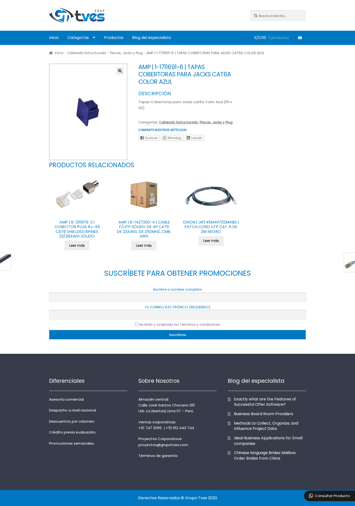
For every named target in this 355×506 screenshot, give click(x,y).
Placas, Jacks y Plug (126, 53)
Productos (113, 37)
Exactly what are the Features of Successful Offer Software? (265, 401)
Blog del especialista (151, 37)
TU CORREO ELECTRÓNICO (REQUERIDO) (178, 307)
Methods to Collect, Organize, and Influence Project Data (266, 426)
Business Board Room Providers (263, 414)
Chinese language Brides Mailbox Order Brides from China (265, 455)
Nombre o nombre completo (177, 289)
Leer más (77, 245)
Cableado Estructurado (86, 53)
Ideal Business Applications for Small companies (268, 440)
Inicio (54, 37)
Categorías (78, 37)
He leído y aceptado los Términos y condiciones (179, 324)
